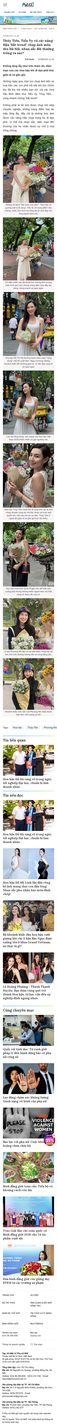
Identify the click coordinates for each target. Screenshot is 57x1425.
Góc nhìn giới (40, 29)
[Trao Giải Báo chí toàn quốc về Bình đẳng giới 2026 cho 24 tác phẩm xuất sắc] (28, 1211)
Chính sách (26, 29)
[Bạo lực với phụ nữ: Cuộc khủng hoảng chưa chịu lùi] (28, 1123)
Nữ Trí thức (36, 12)
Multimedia (36, 1323)
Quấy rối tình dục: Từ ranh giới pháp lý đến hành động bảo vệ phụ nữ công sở (27, 1053)
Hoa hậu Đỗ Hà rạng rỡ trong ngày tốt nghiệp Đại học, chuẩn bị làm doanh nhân (27, 783)
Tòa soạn (37, 1344)
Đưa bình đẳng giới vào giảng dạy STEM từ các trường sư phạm (26, 1281)
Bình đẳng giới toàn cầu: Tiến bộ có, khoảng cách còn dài (28, 1188)
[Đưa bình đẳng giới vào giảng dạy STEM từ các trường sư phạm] (28, 1260)
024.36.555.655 (10, 1335)
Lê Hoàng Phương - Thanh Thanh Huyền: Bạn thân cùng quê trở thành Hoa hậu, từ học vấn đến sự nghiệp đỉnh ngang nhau (26, 992)
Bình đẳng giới (10, 29)
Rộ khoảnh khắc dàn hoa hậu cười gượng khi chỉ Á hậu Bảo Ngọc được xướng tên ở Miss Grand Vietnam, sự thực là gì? (27, 940)
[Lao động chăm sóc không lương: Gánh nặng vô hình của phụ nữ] (28, 1078)
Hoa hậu (17, 727)
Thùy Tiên (33, 727)
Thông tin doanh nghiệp (13, 1344)
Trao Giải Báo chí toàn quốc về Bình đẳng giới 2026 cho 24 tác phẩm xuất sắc (25, 1234)
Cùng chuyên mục (18, 1010)
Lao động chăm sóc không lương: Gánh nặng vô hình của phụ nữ (26, 1099)
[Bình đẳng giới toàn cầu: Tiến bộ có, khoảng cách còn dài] (28, 1167)
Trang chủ (9, 12)
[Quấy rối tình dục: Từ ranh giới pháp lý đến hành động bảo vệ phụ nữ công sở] (28, 1030)
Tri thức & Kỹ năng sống (41, 1314)
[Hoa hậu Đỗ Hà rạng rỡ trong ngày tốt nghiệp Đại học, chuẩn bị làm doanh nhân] (28, 760)
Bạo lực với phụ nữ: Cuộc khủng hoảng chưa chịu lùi (25, 1143)
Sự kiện (22, 12)
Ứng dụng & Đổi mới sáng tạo (41, 1304)
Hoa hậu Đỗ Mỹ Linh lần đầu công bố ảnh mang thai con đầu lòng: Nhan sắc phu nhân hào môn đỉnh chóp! (26, 888)
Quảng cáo (35, 1335)
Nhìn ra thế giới (11, 1313)
